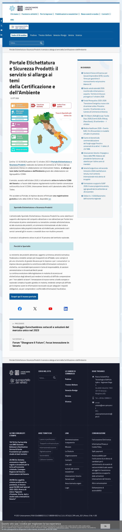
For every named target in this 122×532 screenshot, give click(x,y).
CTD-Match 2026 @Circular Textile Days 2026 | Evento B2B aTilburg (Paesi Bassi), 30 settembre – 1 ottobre (96, 120)
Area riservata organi (73, 483)
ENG (12, 19)
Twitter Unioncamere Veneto (35, 309)
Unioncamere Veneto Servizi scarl (73, 477)
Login (67, 487)
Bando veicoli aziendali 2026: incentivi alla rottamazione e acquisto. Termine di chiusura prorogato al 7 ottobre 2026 (94, 92)
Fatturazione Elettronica (101, 439)
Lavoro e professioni (47, 439)
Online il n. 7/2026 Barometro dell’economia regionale (94, 197)
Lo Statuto (69, 451)
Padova (33, 35)
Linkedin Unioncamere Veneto (66, 309)
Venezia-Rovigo (59, 35)
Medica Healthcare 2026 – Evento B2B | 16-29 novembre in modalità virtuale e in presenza (96, 131)
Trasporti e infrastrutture (49, 443)
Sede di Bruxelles (19, 35)
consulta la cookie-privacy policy (58, 528)
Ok (105, 526)
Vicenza (79, 35)
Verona (71, 35)
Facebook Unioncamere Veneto (20, 309)
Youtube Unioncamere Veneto (50, 309)
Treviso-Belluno (45, 35)
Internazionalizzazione (48, 447)
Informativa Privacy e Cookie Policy (100, 445)
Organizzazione (71, 455)
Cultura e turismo (46, 459)
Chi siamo (14, 14)
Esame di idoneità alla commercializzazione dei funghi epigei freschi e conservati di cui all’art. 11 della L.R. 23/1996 (96, 143)
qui (49, 198)
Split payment (97, 451)
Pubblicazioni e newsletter (66, 14)
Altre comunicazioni (99, 483)
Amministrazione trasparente (72, 441)
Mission (68, 447)
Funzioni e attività (29, 14)
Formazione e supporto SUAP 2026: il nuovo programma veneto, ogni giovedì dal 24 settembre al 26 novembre (96, 187)
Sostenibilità (44, 455)
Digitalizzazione (45, 451)
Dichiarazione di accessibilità (98, 489)
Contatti (105, 14)
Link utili (68, 464)
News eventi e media (89, 14)
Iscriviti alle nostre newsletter (72, 470)
